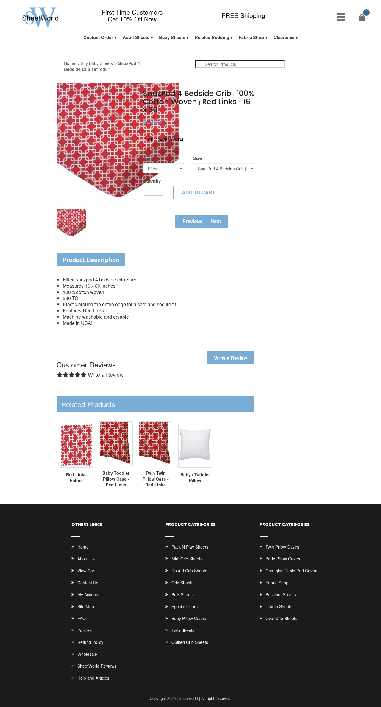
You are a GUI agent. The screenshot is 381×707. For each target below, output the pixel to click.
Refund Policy (90, 642)
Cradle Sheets (279, 606)
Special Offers (184, 606)
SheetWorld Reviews (96, 666)
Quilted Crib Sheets (189, 642)
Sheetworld (188, 698)
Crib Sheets (182, 582)
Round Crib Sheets (189, 571)
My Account (88, 594)
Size (197, 158)
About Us (86, 559)
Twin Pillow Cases (282, 547)
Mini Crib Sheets (186, 559)
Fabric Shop (251, 37)
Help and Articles (93, 678)
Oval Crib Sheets (281, 618)
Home (69, 63)
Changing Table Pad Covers (292, 571)
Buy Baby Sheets (97, 63)
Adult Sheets (136, 37)
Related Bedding (212, 37)
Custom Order (98, 37)
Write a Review (230, 357)
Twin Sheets (182, 630)
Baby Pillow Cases (188, 618)
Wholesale (87, 654)
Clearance (284, 37)
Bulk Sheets (182, 594)
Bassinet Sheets (281, 594)
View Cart (86, 571)
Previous (192, 221)
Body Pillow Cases (283, 559)
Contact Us (87, 582)
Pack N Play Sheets (189, 547)
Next (215, 221)
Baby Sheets (172, 37)
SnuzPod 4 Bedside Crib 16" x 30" (102, 66)
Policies (84, 630)
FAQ (81, 618)
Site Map (85, 606)
